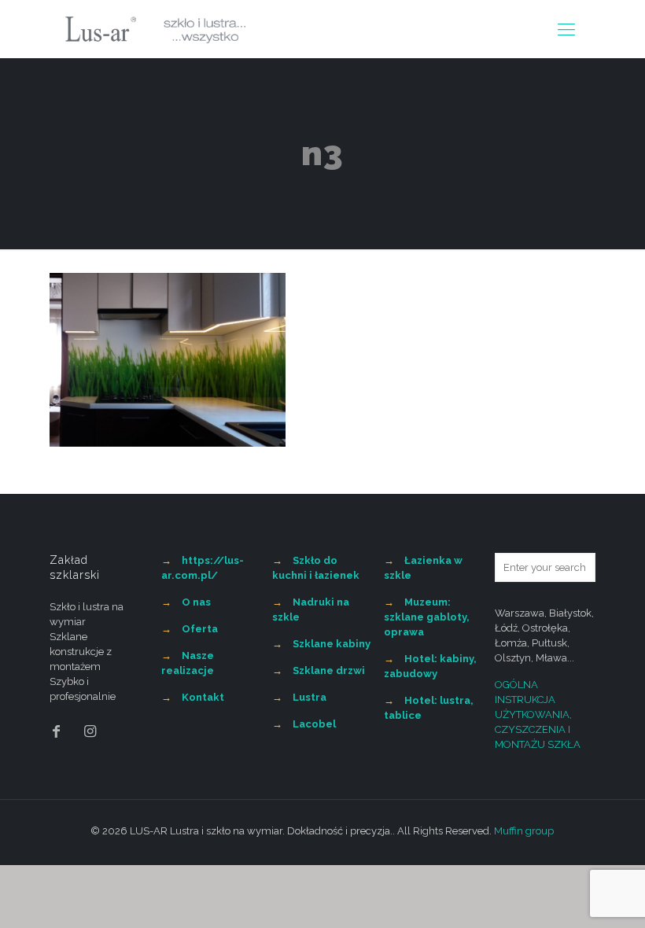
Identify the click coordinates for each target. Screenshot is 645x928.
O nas (196, 602)
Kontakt (203, 697)
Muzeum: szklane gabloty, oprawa (427, 617)
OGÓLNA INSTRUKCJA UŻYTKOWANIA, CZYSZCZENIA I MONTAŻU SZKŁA (537, 714)
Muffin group (524, 831)
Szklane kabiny (331, 644)
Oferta (200, 629)
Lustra (309, 697)
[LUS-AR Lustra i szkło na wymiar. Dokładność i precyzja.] (155, 29)
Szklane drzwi (329, 670)
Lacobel (314, 724)
